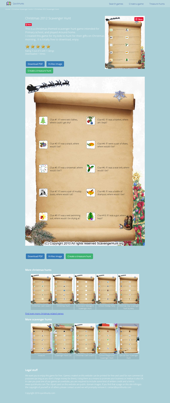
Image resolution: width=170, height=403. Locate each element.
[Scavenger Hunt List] (63, 338)
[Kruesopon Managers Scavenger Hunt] (85, 289)
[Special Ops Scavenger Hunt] (128, 338)
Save (140, 19)
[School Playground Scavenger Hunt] (106, 338)
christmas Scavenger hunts (22, 9)
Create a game (136, 3)
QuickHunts (18, 3)
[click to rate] (27, 46)
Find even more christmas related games (44, 313)
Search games (116, 3)
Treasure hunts (157, 3)
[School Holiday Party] (106, 289)
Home (7, 9)
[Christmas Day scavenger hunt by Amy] (128, 289)
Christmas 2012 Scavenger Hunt (47, 9)
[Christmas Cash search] (41, 289)
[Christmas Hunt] (63, 289)
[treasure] (41, 338)
